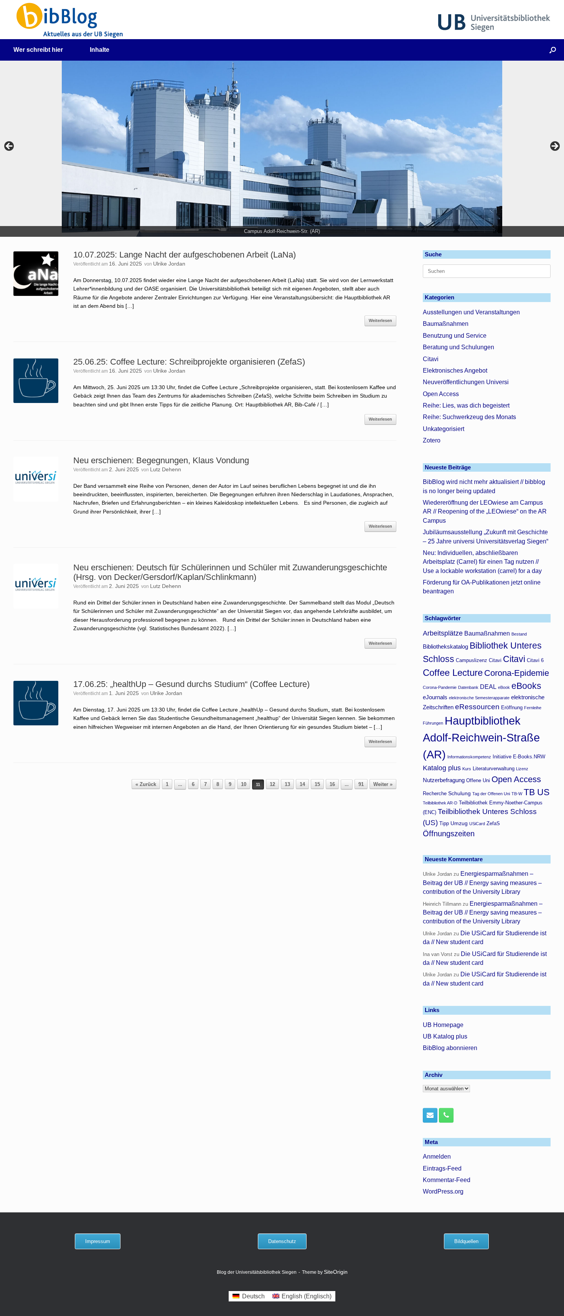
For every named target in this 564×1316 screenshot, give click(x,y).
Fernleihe (532, 707)
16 (332, 784)
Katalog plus (442, 768)
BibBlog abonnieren (450, 1048)
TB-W (516, 793)
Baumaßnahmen (445, 323)
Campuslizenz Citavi (478, 660)
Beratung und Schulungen (458, 347)
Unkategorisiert (443, 429)
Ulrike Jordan (169, 264)
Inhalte (99, 49)
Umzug (459, 823)
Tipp (444, 823)
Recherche (435, 793)
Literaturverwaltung (494, 768)
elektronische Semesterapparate (479, 697)
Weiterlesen (380, 320)
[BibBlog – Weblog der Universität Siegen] (70, 20)
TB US (536, 792)
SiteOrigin (336, 1272)
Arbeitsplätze (443, 633)
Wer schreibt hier (38, 49)
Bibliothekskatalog (445, 646)
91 (361, 784)
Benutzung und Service (454, 335)
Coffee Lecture (453, 672)
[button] (552, 50)
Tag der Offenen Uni (491, 793)
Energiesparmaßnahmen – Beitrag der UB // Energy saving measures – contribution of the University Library (482, 882)
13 (287, 784)
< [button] (9, 146)
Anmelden (437, 1156)
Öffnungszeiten (449, 833)
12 (272, 784)
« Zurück (145, 784)
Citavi (431, 359)
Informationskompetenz (469, 757)
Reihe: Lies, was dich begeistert (466, 405)
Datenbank (468, 687)
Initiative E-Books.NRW (519, 757)
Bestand (519, 634)
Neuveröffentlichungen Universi (466, 382)
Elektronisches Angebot (455, 370)
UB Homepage (443, 1025)
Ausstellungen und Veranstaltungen (471, 312)
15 (317, 784)
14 (302, 784)
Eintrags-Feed (442, 1168)
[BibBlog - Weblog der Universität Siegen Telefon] (446, 1115)
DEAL (488, 686)
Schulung (459, 793)
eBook (504, 687)
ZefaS (493, 823)
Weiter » (382, 784)
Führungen (433, 723)
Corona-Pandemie (440, 687)
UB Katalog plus (445, 1036)
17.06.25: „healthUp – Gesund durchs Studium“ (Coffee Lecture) (191, 684)
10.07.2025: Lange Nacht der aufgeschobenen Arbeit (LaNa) (184, 254)
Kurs (466, 768)
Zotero (431, 440)
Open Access (441, 394)
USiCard (477, 823)
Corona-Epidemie (516, 673)
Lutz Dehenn (165, 469)
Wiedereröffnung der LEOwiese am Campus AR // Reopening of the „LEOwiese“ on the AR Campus (485, 511)
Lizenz (522, 768)
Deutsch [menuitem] (253, 1296)
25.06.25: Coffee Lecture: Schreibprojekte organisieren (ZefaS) (189, 362)
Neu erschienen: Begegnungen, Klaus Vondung (161, 460)
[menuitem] (248, 1296)
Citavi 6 (535, 660)
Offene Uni (478, 780)
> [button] (554, 146)
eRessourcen (477, 707)
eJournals (435, 697)
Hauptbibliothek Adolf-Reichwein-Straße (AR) (481, 737)
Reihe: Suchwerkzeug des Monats (469, 417)
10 (243, 784)
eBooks (526, 686)
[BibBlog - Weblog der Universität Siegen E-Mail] (430, 1115)
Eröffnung (512, 707)
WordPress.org (443, 1191)
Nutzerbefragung (444, 780)
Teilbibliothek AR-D (440, 803)
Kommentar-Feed (446, 1180)
